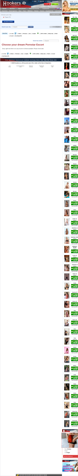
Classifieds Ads (49, 10)
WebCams (30, 10)
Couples (34, 33)
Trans (24, 10)
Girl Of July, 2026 (71, 430)
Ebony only (50, 33)
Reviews (36, 10)
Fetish (56, 33)
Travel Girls (4, 10)
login (53, 4)
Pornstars (25, 33)
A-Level (11, 35)
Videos (19, 33)
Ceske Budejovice (20, 65)
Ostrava (31, 66)
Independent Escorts (34, 8)
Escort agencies (13, 10)
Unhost (52, 65)
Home (35, 1)
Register (42, 1)
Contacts (46, 4)
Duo (30, 33)
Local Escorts (46, 8)
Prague (8, 17)
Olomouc (31, 65)
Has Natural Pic (18, 35)
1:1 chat (12, 33)
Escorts (42, 10)
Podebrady (41, 65)
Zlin (52, 66)
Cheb (20, 66)
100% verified (44, 33)
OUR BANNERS (55, 1)
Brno (10, 66)
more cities (55, 14)
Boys (20, 10)
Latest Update (58, 10)
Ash (10, 65)
